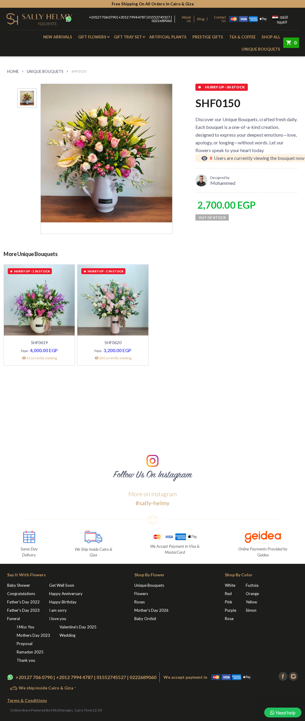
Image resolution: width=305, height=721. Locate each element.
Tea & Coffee (242, 37)
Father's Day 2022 (23, 602)
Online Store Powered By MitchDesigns (41, 710)
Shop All (271, 37)
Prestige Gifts (207, 37)
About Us (186, 19)
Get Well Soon (61, 585)
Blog (200, 19)
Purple (230, 610)
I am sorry (58, 610)
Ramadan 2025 (30, 652)
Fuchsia (252, 585)
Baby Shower (18, 585)
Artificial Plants (167, 37)
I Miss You (25, 627)
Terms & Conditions (27, 700)
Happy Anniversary (66, 593)
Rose (229, 618)
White (230, 585)
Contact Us (220, 19)
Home (13, 71)
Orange (252, 593)
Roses (139, 602)
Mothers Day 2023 (33, 635)
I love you (57, 618)
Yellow (251, 602)
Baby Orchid (145, 618)
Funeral (13, 618)
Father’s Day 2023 (23, 610)
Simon (251, 610)
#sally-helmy (152, 502)
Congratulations (21, 593)
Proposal (24, 643)
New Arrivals (57, 37)
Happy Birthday (63, 602)
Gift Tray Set (128, 37)
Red (228, 593)
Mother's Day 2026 (151, 610)
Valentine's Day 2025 (78, 627)
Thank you (26, 660)
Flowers (141, 593)
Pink (228, 602)
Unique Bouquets (261, 49)
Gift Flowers (92, 37)
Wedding (67, 635)
